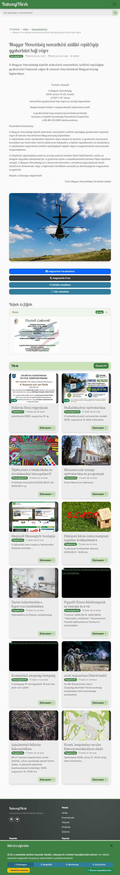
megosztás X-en (61, 278)
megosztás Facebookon (61, 271)
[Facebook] (11, 819)
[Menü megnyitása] (114, 4)
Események (68, 817)
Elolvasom (46, 427)
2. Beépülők (46, 864)
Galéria (66, 831)
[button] (36, 335)
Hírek (25, 29)
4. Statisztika (99, 864)
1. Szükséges (20, 864)
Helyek (66, 822)
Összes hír (101, 365)
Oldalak (66, 827)
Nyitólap (15, 29)
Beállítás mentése (19, 870)
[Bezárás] (111, 845)
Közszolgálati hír (39, 29)
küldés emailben (61, 284)
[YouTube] (17, 819)
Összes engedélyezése (100, 870)
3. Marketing (72, 864)
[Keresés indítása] (115, 13)
